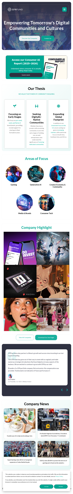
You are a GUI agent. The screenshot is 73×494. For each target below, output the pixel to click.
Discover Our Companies (29, 38)
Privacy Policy (59, 476)
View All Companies (25, 337)
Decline (61, 486)
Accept (46, 486)
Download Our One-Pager (46, 337)
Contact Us (47, 38)
